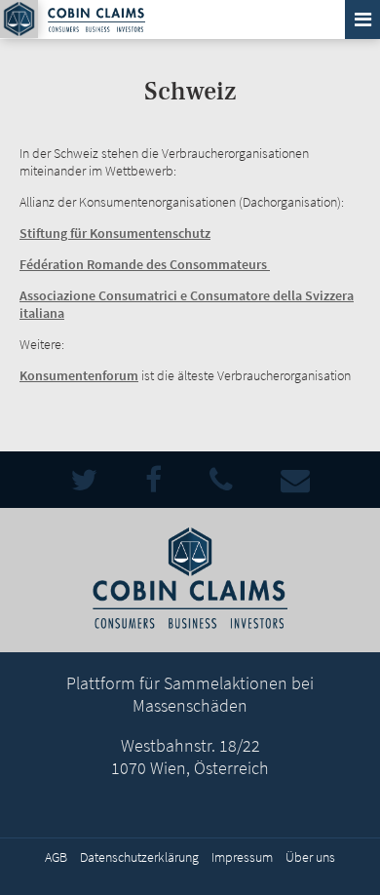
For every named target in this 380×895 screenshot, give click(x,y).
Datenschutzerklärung (139, 857)
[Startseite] (19, 19)
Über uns (310, 857)
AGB (56, 857)
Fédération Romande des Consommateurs (144, 264)
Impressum (242, 857)
